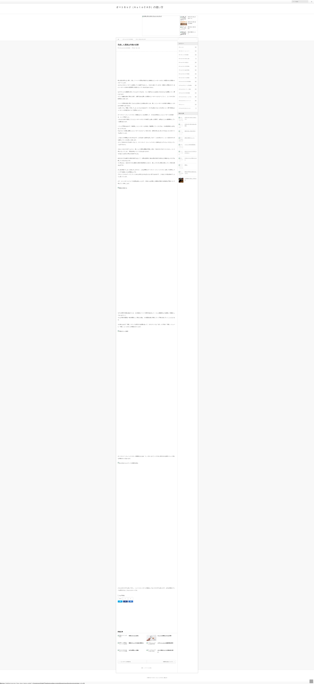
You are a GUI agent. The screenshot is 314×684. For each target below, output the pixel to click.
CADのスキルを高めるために (191, 159)
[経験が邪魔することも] (181, 139)
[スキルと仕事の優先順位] (181, 146)
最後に (186, 165)
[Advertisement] (128, 26)
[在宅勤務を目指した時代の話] (181, 180)
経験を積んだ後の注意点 (190, 131)
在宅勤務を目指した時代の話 (190, 179)
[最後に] (181, 166)
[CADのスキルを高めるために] (181, 159)
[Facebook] (125, 598)
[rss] (311, 1)
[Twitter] (120, 601)
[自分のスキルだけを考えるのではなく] (181, 153)
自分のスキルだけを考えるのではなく (190, 152)
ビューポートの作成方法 (126, 661)
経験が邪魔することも (189, 137)
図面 (134, 47)
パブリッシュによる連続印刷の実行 (165, 643)
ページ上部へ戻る (311, 681)
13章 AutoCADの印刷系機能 (124, 47)
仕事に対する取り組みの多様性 (190, 125)
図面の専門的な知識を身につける (190, 172)
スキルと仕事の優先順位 (190, 144)
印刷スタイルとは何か (134, 635)
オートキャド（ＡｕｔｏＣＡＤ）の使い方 (139, 7)
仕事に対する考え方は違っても (190, 118)
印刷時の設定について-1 (168, 661)
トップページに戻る (147, 667)
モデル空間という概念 (134, 650)
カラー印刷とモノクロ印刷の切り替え (165, 651)
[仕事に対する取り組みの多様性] (181, 126)
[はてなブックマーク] (130, 598)
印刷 (136, 47)
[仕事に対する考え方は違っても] (161, 26)
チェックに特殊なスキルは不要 (164, 635)
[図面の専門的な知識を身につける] (181, 173)
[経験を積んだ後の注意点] (181, 132)
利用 (139, 47)
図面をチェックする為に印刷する (136, 643)
